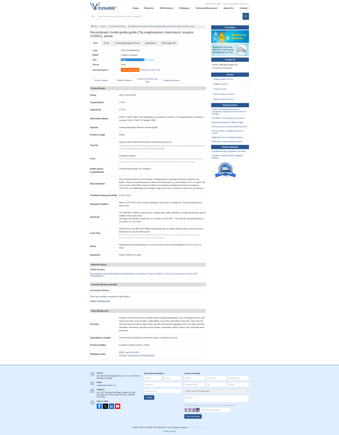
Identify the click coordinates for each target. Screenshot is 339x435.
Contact (244, 8)
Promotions (230, 27)
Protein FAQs (125, 195)
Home (136, 8)
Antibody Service (220, 84)
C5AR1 (122, 102)
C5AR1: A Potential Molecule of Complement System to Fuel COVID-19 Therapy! (229, 111)
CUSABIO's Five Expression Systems (228, 118)
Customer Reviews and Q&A (147, 80)
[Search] (246, 16)
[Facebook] (99, 406)
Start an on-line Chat (151, 70)
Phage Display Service (223, 79)
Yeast (95, 43)
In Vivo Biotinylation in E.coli (127, 43)
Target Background (171, 80)
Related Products (124, 80)
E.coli (106, 43)
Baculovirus (150, 43)
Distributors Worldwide (221, 68)
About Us (228, 8)
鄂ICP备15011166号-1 (197, 427)
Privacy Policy (169, 431)
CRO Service (166, 8)
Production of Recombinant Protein (227, 141)
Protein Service (220, 89)
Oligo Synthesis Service (223, 99)
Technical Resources (206, 8)
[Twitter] (105, 406)
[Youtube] (116, 406)
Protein (103, 26)
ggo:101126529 (132, 352)
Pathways (184, 8)
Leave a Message (130, 70)
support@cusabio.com (239, 4)
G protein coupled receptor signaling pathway (227, 156)
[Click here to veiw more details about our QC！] (225, 170)
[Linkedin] (111, 406)
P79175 (122, 109)
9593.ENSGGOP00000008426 (141, 356)
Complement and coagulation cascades (229, 151)
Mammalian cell (168, 43)
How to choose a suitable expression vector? (227, 132)
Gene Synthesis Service (223, 94)
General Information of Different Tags (227, 122)
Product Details (101, 80)
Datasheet (133, 55)
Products (148, 8)
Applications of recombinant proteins (227, 137)
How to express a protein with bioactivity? (229, 126)
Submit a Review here (100, 301)
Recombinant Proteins (117, 26)
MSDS (125, 55)
